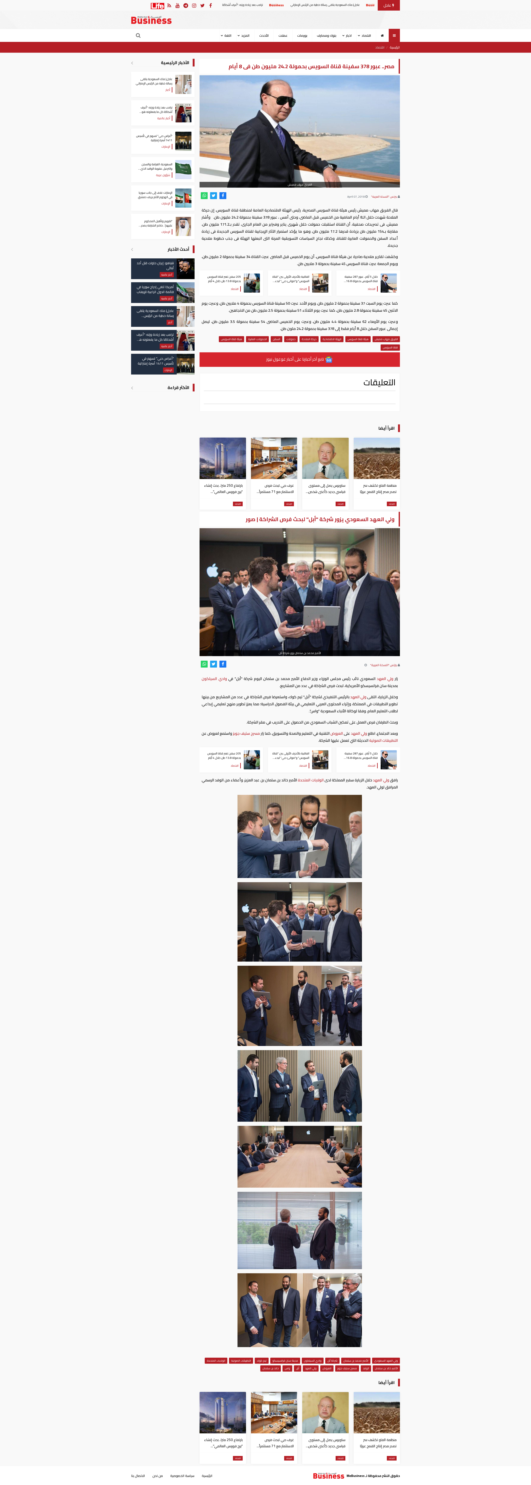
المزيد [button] (245, 35)
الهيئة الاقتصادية (332, 339)
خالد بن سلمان (270, 1368)
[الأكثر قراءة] (132, 388)
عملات (283, 35)
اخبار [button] (349, 35)
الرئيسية (395, 47)
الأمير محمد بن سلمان (355, 1360)
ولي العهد (385, 678)
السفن (276, 339)
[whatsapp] (204, 195)
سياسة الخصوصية (182, 1476)
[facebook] (223, 195)
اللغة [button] (227, 35)
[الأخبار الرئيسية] (132, 63)
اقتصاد (380, 47)
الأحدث (264, 35)
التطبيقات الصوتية (383, 740)
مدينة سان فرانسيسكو (285, 1360)
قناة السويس (390, 347)
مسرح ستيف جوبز (246, 733)
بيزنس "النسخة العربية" (384, 196)
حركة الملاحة (309, 339)
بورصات (302, 35)
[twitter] (213, 195)
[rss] (169, 5)
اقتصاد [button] (366, 35)
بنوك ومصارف (326, 35)
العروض (337, 733)
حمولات (291, 339)
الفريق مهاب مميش (386, 339)
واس (287, 1368)
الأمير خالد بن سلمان (386, 1368)
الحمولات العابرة (257, 339)
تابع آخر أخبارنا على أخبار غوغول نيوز (295, 359)
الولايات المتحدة (310, 780)
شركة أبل (332, 1360)
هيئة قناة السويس (358, 339)
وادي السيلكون (215, 678)
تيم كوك (262, 1360)
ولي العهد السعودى (386, 1360)
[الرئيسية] (382, 35)
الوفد (366, 1368)
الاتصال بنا (138, 1476)
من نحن (157, 1476)
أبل (297, 1368)
